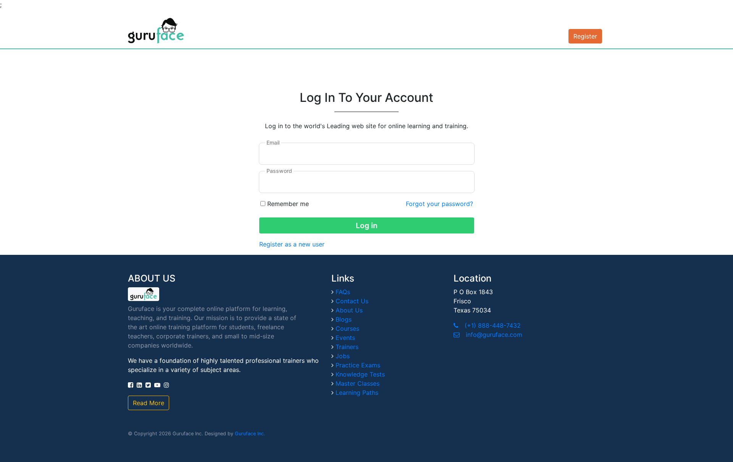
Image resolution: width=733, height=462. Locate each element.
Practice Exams (358, 365)
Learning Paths (357, 392)
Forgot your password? (439, 204)
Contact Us (352, 301)
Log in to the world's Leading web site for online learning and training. (366, 126)
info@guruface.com (494, 334)
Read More (148, 403)
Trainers (347, 347)
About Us (349, 310)
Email (272, 142)
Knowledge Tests (360, 374)
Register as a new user (292, 244)
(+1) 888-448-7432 (493, 325)
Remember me (288, 204)
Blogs (344, 319)
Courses (347, 328)
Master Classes (357, 383)
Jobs (343, 356)
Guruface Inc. (250, 433)
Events (345, 337)
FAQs (343, 292)
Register (585, 36)
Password (279, 170)
